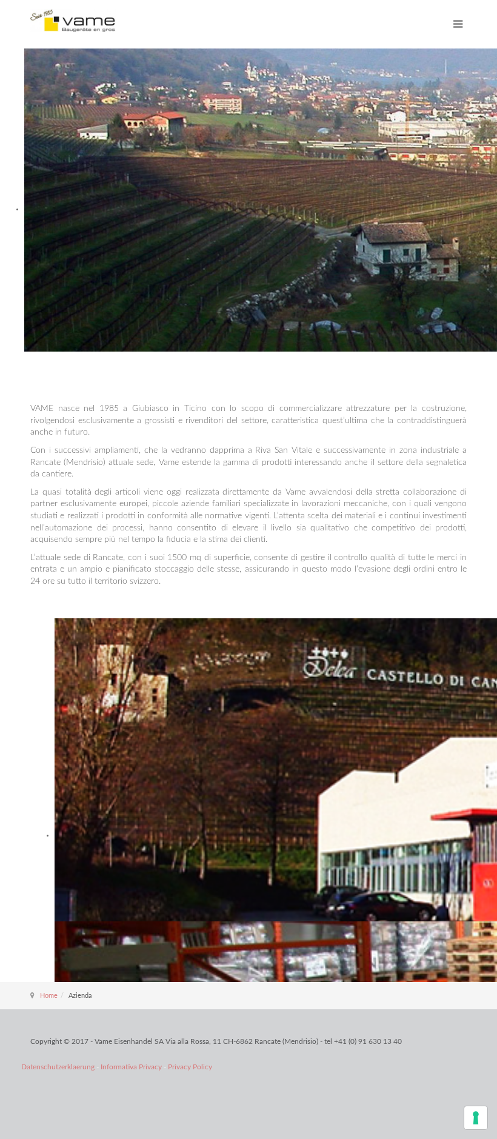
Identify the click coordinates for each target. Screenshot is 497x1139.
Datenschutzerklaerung (58, 1067)
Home (49, 995)
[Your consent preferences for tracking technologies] (475, 1117)
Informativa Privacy (132, 1067)
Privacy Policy (190, 1067)
